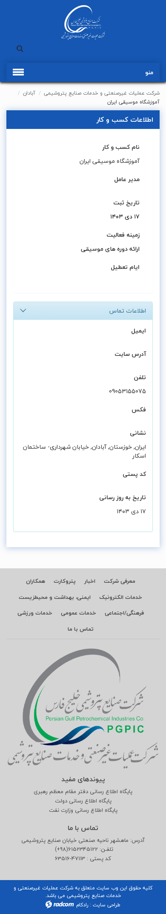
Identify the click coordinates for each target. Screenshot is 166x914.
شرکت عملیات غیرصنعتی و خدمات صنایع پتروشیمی (102, 93)
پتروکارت (65, 581)
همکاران (35, 581)
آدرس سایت (130, 353)
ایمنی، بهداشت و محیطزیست (55, 597)
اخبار (89, 581)
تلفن (140, 377)
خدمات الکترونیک (120, 597)
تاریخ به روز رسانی (122, 497)
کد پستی (134, 474)
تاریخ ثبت (126, 202)
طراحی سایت (106, 904)
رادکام (82, 904)
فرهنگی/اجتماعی (124, 613)
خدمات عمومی (78, 613)
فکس (139, 409)
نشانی (138, 432)
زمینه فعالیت (123, 234)
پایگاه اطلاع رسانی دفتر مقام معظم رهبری (83, 791)
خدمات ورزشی (34, 613)
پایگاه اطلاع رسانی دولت (83, 801)
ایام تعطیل (125, 267)
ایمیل (138, 330)
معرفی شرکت (119, 581)
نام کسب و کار (121, 147)
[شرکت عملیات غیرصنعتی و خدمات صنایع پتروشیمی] (83, 22)
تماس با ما (81, 629)
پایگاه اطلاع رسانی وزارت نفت (83, 810)
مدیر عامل (127, 179)
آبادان (29, 93)
